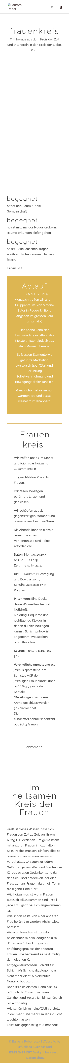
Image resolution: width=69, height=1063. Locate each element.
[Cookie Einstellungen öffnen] (6, 1058)
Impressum (53, 1052)
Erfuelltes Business (31, 1047)
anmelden (34, 747)
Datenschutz (35, 1057)
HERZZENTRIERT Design (25, 1052)
